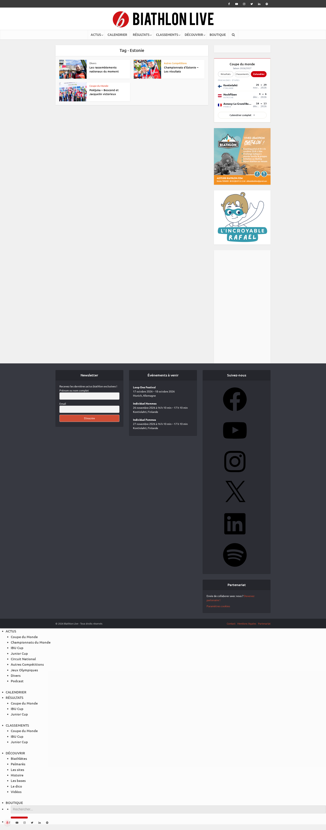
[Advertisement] (242, 306)
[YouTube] (235, 443)
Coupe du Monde (98, 85)
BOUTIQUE (218, 34)
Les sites (17, 769)
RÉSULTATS (141, 34)
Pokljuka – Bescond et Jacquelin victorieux (103, 92)
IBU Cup (17, 647)
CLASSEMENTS (167, 34)
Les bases (18, 780)
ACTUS (96, 34)
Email (62, 403)
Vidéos (16, 791)
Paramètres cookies (218, 606)
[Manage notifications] (7, 823)
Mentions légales (246, 623)
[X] (235, 505)
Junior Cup (19, 653)
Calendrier (258, 73)
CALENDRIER (117, 34)
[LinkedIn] (235, 536)
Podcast (17, 681)
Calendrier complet (240, 115)
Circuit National (23, 659)
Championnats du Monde (31, 642)
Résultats (226, 74)
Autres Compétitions (175, 63)
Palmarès (18, 764)
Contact (231, 623)
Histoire (17, 775)
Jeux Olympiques (24, 670)
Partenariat (264, 623)
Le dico (16, 786)
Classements (242, 74)
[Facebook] (235, 412)
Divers (92, 63)
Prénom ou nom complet (74, 390)
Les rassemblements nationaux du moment (104, 69)
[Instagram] (235, 474)
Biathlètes (19, 758)
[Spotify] (235, 568)
